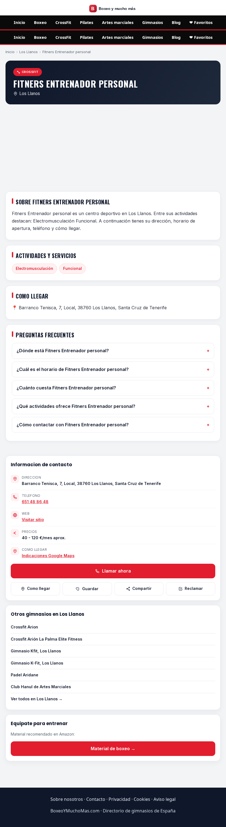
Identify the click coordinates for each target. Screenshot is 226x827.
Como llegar (38, 588)
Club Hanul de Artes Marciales (41, 686)
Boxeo (40, 22)
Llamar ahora (116, 571)
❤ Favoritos (200, 22)
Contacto (95, 799)
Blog (176, 22)
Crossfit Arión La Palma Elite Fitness (46, 639)
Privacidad (119, 799)
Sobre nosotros (66, 799)
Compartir (142, 588)
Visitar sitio (33, 519)
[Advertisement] (113, 149)
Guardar (90, 589)
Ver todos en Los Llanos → (37, 698)
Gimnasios (152, 22)
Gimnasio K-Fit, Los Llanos (37, 663)
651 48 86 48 (35, 501)
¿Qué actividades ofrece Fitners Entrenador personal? (76, 406)
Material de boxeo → (113, 748)
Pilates (86, 22)
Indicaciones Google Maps (48, 555)
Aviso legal (165, 799)
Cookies (142, 799)
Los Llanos (28, 52)
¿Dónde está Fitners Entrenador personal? (63, 350)
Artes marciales (117, 22)
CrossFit (63, 22)
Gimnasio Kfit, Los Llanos (36, 651)
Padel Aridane (24, 675)
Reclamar (194, 588)
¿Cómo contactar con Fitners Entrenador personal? (73, 424)
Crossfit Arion (24, 627)
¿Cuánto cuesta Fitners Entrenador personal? (66, 388)
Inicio (19, 22)
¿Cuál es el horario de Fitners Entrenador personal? (73, 369)
